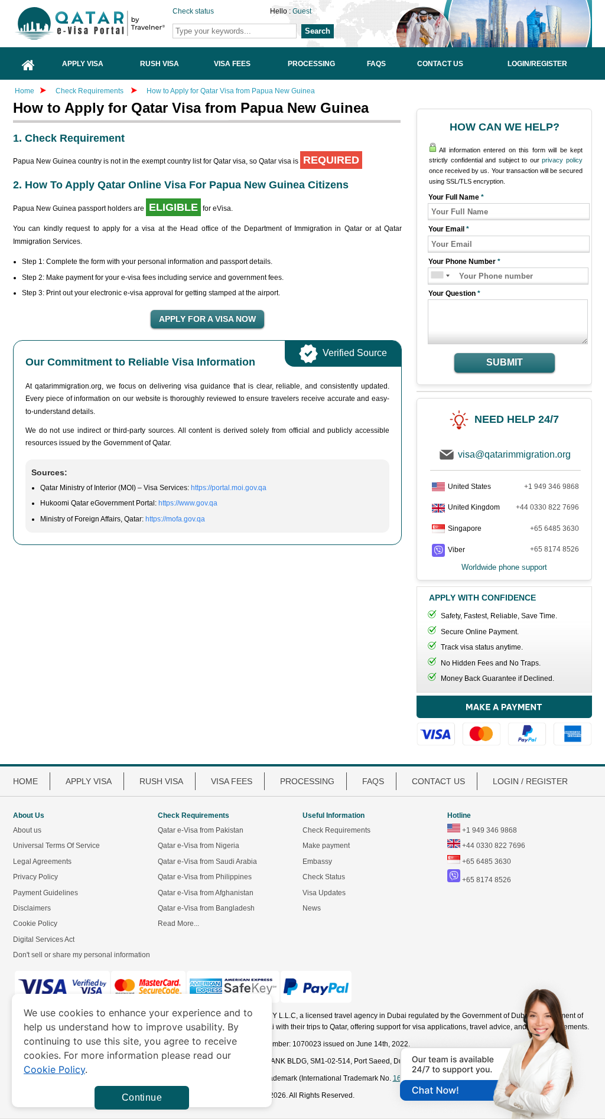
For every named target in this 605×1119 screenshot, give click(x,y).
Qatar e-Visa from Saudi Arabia (207, 861)
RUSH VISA (161, 781)
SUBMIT (504, 362)
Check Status (323, 877)
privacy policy (562, 160)
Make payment (326, 845)
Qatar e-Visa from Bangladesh (206, 908)
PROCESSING (307, 781)
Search (317, 31)
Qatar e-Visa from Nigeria (198, 845)
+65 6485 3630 (554, 528)
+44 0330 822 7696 (547, 507)
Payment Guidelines (45, 893)
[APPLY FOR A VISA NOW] (207, 319)
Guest (301, 11)
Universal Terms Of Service (56, 845)
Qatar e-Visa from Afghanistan (205, 893)
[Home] (28, 63)
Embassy (317, 861)
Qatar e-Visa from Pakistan (200, 830)
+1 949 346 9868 (551, 486)
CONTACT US (438, 781)
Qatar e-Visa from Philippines (205, 877)
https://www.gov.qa (187, 503)
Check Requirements (90, 91)
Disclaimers (32, 908)
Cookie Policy (35, 923)
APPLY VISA (89, 781)
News (311, 908)
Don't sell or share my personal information (81, 955)
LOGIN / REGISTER (530, 781)
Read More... (178, 923)
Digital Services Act (43, 939)
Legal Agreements (42, 861)
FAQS (373, 781)
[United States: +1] (436, 276)
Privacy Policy (35, 877)
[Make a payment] (504, 721)
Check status (193, 11)
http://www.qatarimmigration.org (108, 23)
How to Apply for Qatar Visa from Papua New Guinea (231, 91)
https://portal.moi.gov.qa (228, 488)
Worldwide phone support (504, 567)
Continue (142, 1097)
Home (24, 91)
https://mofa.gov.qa (175, 519)
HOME (25, 781)
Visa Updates (324, 893)
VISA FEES (231, 781)
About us (27, 830)
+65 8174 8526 (554, 549)
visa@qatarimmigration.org (514, 454)
